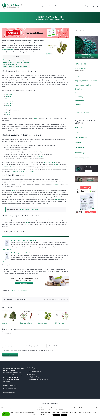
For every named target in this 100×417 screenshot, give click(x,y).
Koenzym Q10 (80, 153)
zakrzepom (39, 156)
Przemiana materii (82, 112)
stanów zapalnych (8, 167)
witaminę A (9, 99)
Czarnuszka (79, 148)
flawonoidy (8, 94)
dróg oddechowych (35, 152)
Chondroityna (80, 68)
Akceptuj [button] (56, 414)
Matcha (78, 105)
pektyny (8, 96)
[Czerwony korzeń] (27, 311)
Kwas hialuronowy (82, 138)
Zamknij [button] (64, 414)
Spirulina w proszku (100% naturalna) (22, 253)
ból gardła (56, 184)
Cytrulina (78, 89)
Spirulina (78, 127)
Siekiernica (59, 323)
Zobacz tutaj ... (7, 249)
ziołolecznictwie (7, 49)
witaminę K (9, 105)
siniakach (58, 199)
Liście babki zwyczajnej (10, 64)
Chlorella (78, 132)
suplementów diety (49, 162)
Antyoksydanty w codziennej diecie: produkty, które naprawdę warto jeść (86, 83)
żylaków (56, 164)
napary (13, 190)
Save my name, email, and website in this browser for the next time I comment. (29, 350)
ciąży (27, 222)
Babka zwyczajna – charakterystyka (14, 60)
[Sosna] (9, 311)
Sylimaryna (79, 93)
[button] (97, 6)
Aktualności (80, 64)
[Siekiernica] (62, 311)
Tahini (77, 109)
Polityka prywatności (9, 385)
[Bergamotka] (44, 311)
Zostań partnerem (9, 392)
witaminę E (9, 101)
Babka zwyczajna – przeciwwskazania (15, 66)
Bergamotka (43, 323)
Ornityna (78, 77)
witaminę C (9, 103)
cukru (63, 182)
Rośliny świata (15, 290)
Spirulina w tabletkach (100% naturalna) (23, 240)
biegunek (16, 171)
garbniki (8, 112)
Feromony (79, 97)
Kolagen (78, 143)
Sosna (4, 323)
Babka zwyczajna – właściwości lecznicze (16, 62)
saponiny (8, 114)
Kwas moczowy (81, 101)
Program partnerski (9, 388)
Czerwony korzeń (27, 323)
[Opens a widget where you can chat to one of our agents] (6, 414)
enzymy (34, 118)
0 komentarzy (23, 290)
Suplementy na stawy (83, 158)
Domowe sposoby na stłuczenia (28, 209)
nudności (23, 171)
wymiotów (31, 171)
